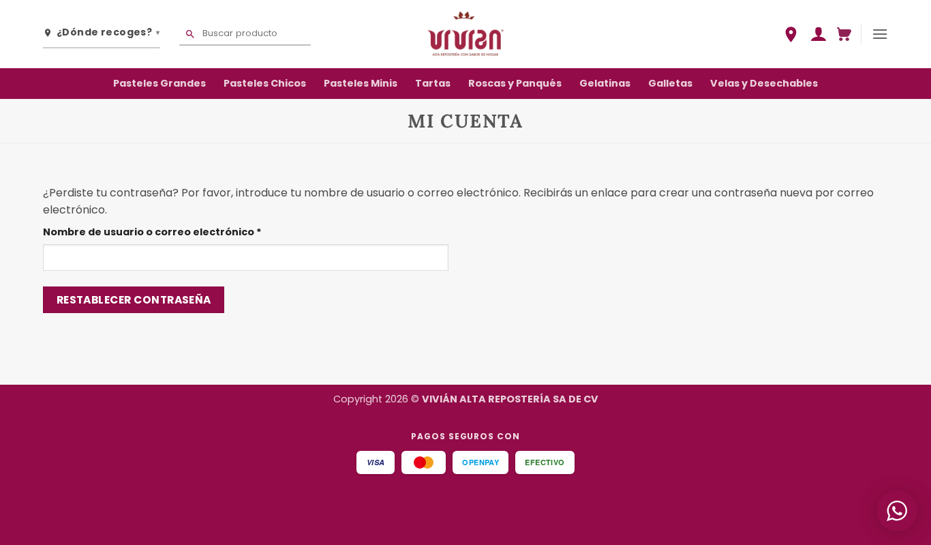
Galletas (670, 83)
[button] (844, 34)
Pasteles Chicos (265, 83)
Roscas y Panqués (515, 83)
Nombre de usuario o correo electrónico (182, 231)
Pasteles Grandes (159, 83)
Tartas (433, 83)
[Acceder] (818, 34)
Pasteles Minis (360, 83)
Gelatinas (604, 83)
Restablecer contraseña (134, 300)
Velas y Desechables (764, 83)
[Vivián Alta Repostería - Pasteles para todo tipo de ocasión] (465, 34)
